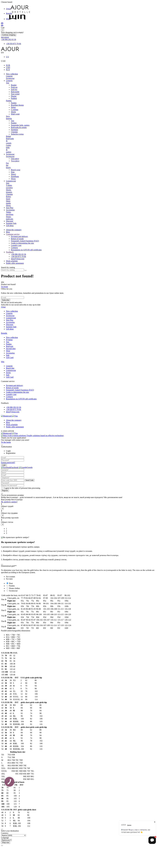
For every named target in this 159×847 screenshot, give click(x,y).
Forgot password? (8, 462)
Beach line (10, 368)
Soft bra (14, 89)
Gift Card (9, 357)
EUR (8, 65)
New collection (12, 74)
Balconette (15, 92)
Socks (8, 373)
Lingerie (9, 76)
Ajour (8, 9)
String (13, 107)
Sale (7, 355)
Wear (8, 351)
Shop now (5, 842)
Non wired (15, 94)
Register (5, 490)
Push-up (14, 87)
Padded (14, 98)
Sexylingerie (9, 117)
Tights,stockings (9, 213)
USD (8, 67)
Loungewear (11, 181)
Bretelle (9, 13)
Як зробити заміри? (9, 502)
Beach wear (15, 170)
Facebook (14, 467)
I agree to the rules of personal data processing (22, 488)
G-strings (14, 110)
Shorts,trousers (9, 191)
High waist (15, 114)
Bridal (8, 136)
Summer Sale (11, 223)
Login (4, 465)
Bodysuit (9, 346)
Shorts (13, 112)
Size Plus (9, 208)
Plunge (13, 96)
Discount (9, 221)
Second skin (11, 348)
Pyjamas (9, 340)
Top (7, 83)
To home (4, 287)
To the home (6, 442)
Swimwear (10, 78)
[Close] (2, 493)
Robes (8, 196)
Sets (7, 183)
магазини (5, 37)
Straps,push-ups (9, 218)
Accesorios (10, 210)
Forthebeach (8, 165)
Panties (9, 101)
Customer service (13, 234)
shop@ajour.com (12, 412)
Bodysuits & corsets (19, 127)
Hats (13, 172)
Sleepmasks (8, 202)
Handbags (15, 176)
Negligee (14, 130)
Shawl (13, 174)
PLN (8, 70)
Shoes (13, 179)
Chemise (14, 132)
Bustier (14, 85)
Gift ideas (10, 225)
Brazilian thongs (17, 105)
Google (30, 467)
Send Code (29, 480)
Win (7, 19)
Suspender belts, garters (20, 125)
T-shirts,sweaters (9, 186)
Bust (11, 583)
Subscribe (5, 300)
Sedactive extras (17, 134)
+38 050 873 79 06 (13, 44)
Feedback (10, 252)
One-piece (15, 159)
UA (7, 57)
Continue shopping (8, 35)
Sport (8, 199)
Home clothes (14, 588)
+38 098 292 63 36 (8, 39)
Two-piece (15, 161)
